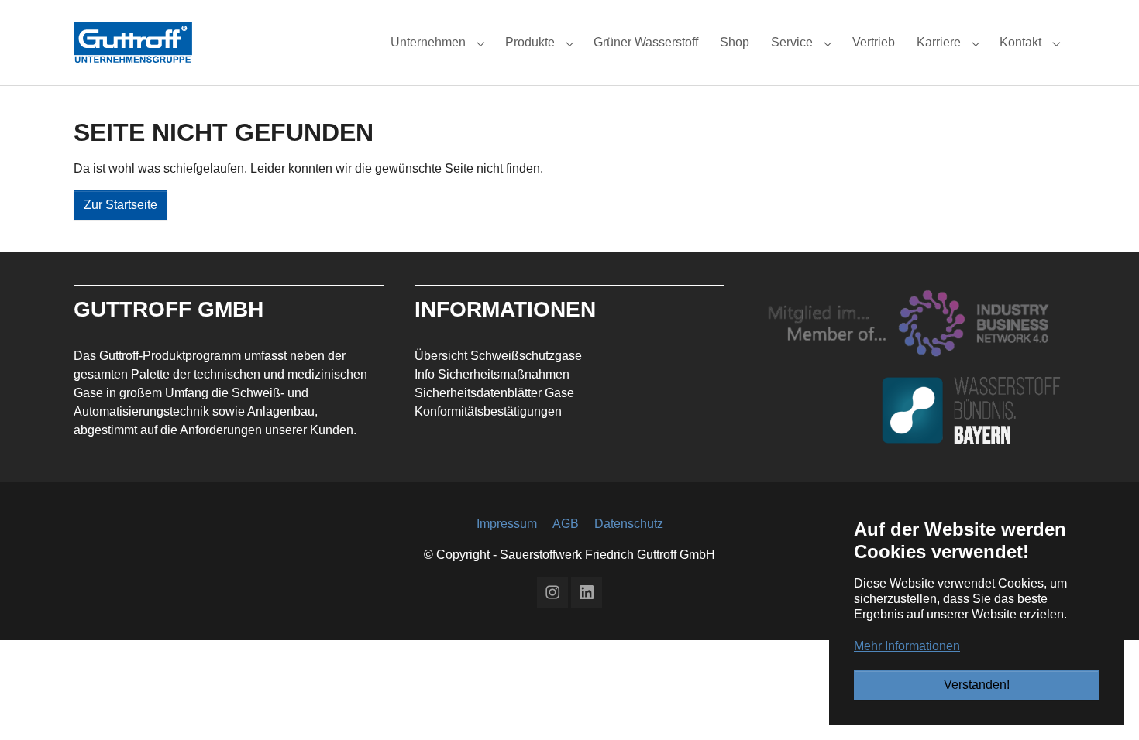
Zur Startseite (120, 204)
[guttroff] (133, 42)
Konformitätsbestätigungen (488, 411)
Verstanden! (977, 684)
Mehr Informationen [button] (907, 646)
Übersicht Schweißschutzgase (498, 355)
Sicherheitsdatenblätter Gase (494, 392)
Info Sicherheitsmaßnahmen (492, 374)
